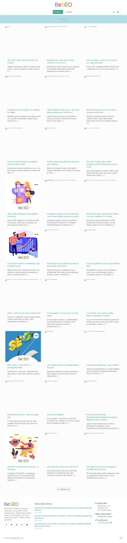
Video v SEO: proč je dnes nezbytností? (23, 313)
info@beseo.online (105, 516)
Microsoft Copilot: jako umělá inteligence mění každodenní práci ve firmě (102, 164)
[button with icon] (6, 525)
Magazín (63, 19)
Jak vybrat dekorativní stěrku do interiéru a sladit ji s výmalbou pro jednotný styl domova (63, 517)
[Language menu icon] (119, 12)
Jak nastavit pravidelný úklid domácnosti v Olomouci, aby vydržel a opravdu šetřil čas (63, 509)
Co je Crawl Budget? (55, 415)
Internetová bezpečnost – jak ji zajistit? (102, 365)
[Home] (63, 4)
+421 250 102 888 (105, 523)
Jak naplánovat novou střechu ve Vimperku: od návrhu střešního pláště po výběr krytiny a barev (62, 525)
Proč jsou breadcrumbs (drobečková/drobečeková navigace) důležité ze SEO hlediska (101, 417)
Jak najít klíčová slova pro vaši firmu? (62, 467)
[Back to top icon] (121, 538)
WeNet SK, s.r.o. (104, 506)
